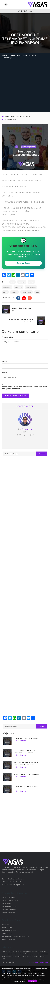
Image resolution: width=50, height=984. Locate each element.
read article (21, 741)
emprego (21, 282)
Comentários (7, 337)
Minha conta (7, 933)
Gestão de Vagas (8, 912)
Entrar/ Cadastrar (8, 939)
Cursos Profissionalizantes (13, 879)
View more (11, 978)
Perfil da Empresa (9, 909)
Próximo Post (29, 322)
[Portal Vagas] (36, 4)
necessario (7, 287)
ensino (31, 282)
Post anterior (17, 311)
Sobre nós (6, 924)
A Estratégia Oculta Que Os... (27, 774)
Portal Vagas (27, 429)
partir (5, 292)
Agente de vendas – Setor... (22, 319)
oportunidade (31, 287)
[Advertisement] (25, 85)
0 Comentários (10, 119)
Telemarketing (26, 292)
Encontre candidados (10, 906)
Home (4, 55)
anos (12, 282)
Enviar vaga (26, 11)
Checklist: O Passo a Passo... (27, 738)
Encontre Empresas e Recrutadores (15, 936)
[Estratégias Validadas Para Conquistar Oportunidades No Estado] (7, 765)
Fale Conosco (7, 927)
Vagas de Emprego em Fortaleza (23, 55)
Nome (4, 361)
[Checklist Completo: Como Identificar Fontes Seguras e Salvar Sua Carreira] (7, 789)
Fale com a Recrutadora (12, 881)
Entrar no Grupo (23, 263)
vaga (37, 292)
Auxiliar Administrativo (22, 308)
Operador (18, 287)
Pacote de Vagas (8, 897)
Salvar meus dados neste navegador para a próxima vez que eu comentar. (24, 387)
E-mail (4, 372)
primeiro (14, 292)
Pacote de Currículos (10, 900)
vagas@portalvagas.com (38, 963)
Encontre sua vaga (9, 930)
